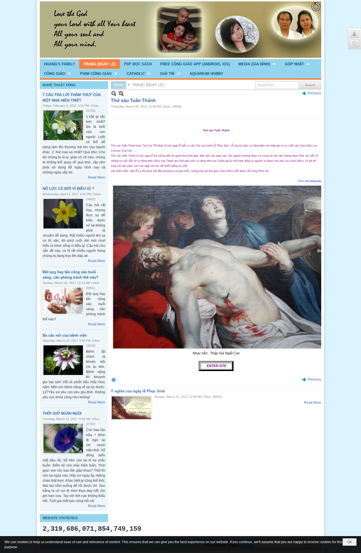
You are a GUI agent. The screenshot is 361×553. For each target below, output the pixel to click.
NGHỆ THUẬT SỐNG (59, 85)
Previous (314, 93)
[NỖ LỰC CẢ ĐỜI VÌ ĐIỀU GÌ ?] (63, 213)
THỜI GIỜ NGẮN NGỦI (62, 413)
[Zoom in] (114, 93)
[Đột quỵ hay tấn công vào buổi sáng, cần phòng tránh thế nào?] (63, 301)
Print (113, 380)
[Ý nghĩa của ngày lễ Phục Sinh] (131, 407)
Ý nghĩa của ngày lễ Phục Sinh (138, 391)
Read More (96, 177)
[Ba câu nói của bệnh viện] (63, 360)
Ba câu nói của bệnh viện (65, 335)
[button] (257, 64)
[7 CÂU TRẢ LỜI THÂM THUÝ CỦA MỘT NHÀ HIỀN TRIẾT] (63, 125)
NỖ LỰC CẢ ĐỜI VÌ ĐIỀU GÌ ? (68, 188)
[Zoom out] (121, 93)
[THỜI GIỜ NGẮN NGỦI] (63, 438)
